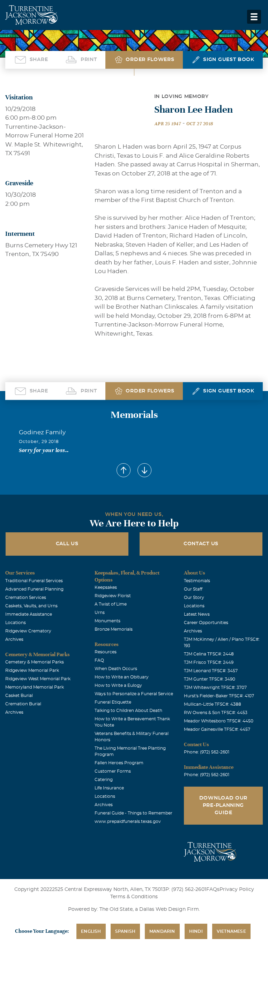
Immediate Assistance (28, 614)
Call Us (67, 543)
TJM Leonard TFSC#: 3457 (211, 671)
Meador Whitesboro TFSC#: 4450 (218, 721)
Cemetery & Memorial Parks (34, 662)
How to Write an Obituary (122, 677)
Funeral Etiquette (113, 702)
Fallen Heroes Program (119, 763)
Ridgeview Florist (113, 596)
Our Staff (193, 589)
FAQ (99, 660)
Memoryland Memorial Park (34, 687)
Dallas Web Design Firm (169, 909)
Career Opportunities (206, 623)
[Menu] (254, 17)
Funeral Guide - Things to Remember (133, 813)
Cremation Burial (23, 704)
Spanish (125, 931)
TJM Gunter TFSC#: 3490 (209, 679)
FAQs (212, 889)
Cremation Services (25, 597)
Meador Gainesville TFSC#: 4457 (217, 729)
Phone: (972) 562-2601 (206, 752)
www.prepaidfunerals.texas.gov (128, 821)
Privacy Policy (236, 889)
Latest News (197, 614)
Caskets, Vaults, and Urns (31, 606)
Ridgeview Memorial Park (32, 670)
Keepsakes (106, 587)
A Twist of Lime (111, 604)
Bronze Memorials (114, 629)
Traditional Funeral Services (34, 581)
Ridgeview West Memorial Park (37, 679)
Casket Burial (19, 695)
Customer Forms (113, 771)
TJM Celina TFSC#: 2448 (209, 654)
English (91, 931)
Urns (100, 612)
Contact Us (201, 543)
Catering (104, 780)
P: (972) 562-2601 (185, 889)
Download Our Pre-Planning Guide (223, 805)
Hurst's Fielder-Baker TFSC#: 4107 (219, 696)
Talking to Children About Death (128, 710)
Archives (14, 639)
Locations (15, 623)
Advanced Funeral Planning (34, 589)
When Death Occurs (116, 669)
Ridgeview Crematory (28, 631)
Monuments (107, 621)
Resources (106, 652)
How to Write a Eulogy (118, 685)
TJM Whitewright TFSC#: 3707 (215, 687)
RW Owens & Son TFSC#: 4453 (215, 713)
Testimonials (197, 581)
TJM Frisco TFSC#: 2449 (208, 662)
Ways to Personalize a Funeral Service (134, 694)
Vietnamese (231, 931)
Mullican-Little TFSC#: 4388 (212, 704)
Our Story (194, 597)
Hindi (196, 931)
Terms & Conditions (134, 896)
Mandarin (162, 931)
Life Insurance (109, 788)
